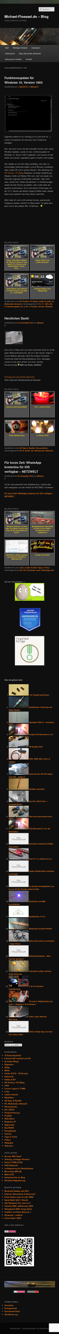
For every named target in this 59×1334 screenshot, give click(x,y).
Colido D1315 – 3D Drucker (16, 1073)
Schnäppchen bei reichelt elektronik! (19, 377)
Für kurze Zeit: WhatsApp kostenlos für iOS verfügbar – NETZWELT (22, 467)
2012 (22, 450)
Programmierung (12, 1112)
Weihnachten (39, 450)
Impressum (36, 48)
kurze (38, 570)
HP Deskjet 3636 (36, 746)
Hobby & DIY (10, 1079)
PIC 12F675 (9, 1109)
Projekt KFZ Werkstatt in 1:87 (41, 734)
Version (41, 306)
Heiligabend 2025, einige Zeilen (18, 1209)
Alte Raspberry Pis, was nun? (17, 1203)
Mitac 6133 (9, 1174)
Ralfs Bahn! (9, 1118)
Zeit (52, 570)
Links (21, 567)
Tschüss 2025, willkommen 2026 (18, 1206)
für (22, 306)
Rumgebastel (10, 1130)
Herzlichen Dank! (16, 318)
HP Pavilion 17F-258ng (13, 173)
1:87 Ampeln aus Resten (39, 695)
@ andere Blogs (11, 1061)
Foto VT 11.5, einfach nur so (40, 859)
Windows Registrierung (14, 1180)
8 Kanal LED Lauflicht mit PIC (17, 1058)
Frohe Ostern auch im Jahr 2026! (18, 1197)
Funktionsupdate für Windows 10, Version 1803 (23, 80)
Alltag (7, 1067)
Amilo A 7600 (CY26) (13, 1162)
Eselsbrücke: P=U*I (37, 916)
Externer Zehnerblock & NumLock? (20, 1194)
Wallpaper (8, 1142)
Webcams (8, 1145)
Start (7, 48)
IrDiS (6, 1085)
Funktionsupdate (13, 306)
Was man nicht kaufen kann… (41, 816)
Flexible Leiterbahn (37, 789)
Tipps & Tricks (43, 567)
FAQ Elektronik (11, 1165)
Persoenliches (41, 448)
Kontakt (29, 59)
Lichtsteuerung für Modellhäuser (18, 1168)
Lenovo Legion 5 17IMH (14, 1088)
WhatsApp (46, 570)
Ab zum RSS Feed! (12, 1156)
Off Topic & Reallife (27, 448)
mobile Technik (45, 301)
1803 (47, 304)
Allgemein (8, 1064)
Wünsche (49, 450)
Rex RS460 (9, 1127)
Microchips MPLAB (12, 1171)
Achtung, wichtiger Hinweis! (16, 1159)
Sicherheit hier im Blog (14, 1177)
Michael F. (35, 86)
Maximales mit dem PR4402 (40, 928)
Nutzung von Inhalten (13, 59)
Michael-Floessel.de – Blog (26, 16)
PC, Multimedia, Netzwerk (15, 1103)
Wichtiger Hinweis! (20, 48)
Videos (7, 1139)
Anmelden (8, 1305)
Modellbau (9, 1097)
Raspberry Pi (10, 1121)
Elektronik (8, 1076)
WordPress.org (11, 1314)
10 (40, 304)
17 (43, 304)
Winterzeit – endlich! (13, 1215)
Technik (7, 1133)
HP (27, 306)
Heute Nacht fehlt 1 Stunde (16, 1200)
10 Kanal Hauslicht (12, 1055)
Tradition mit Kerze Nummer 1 (17, 1212)
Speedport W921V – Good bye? (41, 722)
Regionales (9, 1124)
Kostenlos (31, 570)
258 (50, 304)
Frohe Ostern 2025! (12, 1218)
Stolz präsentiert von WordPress (35, 1328)
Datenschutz (10, 53)
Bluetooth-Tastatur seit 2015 (16, 1191)
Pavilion (34, 306)
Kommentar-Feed (12, 1311)
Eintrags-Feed (10, 1308)
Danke (27, 450)
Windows (49, 306)
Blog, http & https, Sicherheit (30, 53)
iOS (24, 570)
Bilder (7, 1070)
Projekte (8, 1115)
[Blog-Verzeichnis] (19, 1292)
